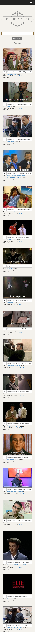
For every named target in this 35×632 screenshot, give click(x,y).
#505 (20, 143)
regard (15, 522)
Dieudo (16, 175)
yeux (19, 522)
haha (13, 177)
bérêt (8, 365)
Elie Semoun (10, 394)
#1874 (22, 395)
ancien (8, 627)
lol (15, 177)
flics (10, 141)
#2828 (20, 179)
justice (17, 331)
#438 (20, 108)
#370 (20, 75)
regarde (13, 141)
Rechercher (17, 38)
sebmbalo (15, 491)
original (13, 426)
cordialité (9, 459)
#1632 (20, 241)
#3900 (20, 567)
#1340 (22, 270)
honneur (16, 459)
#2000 (22, 367)
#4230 (22, 461)
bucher (8, 268)
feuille (10, 239)
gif (9, 426)
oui (22, 564)
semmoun (20, 491)
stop (12, 302)
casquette (16, 564)
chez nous (13, 627)
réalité (14, 74)
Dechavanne (10, 175)
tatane (16, 365)
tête (10, 566)
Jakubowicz (10, 331)
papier (14, 239)
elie (8, 74)
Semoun (9, 522)
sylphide (21, 627)
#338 (20, 213)
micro (18, 177)
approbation (10, 564)
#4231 (20, 427)
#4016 (22, 493)
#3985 (20, 524)
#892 (20, 333)
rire (20, 177)
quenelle (18, 394)
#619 (20, 629)
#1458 (20, 304)
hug (17, 212)
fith (10, 106)
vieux (19, 365)
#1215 (22, 600)
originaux (17, 426)
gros (13, 365)
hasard (11, 74)
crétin (8, 491)
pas (10, 302)
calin (12, 212)
